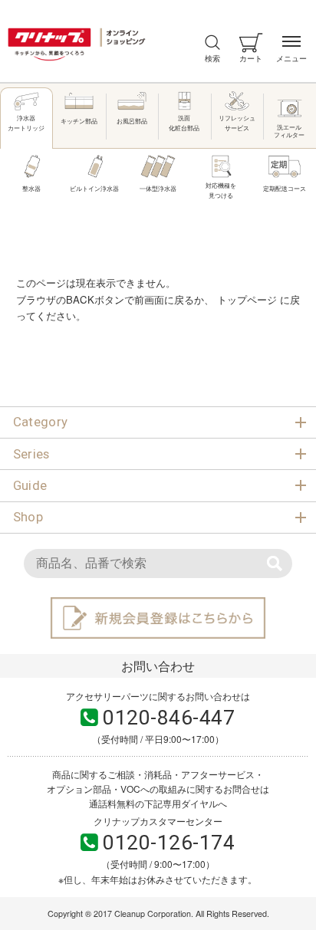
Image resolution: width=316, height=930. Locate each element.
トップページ (247, 299)
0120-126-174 (169, 842)
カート (250, 58)
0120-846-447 (169, 717)
